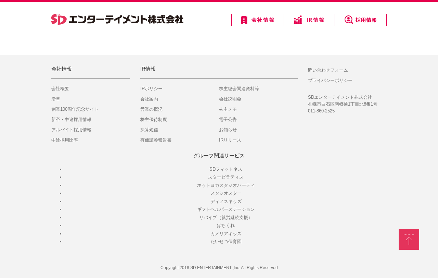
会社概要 (60, 88)
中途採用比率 (64, 140)
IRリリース (230, 140)
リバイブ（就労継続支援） (226, 217)
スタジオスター (226, 193)
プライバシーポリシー (330, 80)
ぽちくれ (226, 225)
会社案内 (149, 98)
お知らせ (228, 129)
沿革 (55, 98)
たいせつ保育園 (226, 241)
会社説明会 (230, 98)
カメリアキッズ (226, 233)
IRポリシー (151, 88)
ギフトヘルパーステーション (226, 209)
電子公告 (228, 119)
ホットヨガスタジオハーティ (226, 185)
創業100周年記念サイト (75, 109)
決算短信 (149, 129)
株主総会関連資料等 (239, 88)
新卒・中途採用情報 (71, 119)
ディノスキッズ (226, 201)
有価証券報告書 (155, 140)
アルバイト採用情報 (71, 129)
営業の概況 (151, 109)
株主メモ (228, 109)
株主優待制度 (153, 119)
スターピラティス (226, 177)
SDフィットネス (225, 169)
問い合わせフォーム (328, 70)
